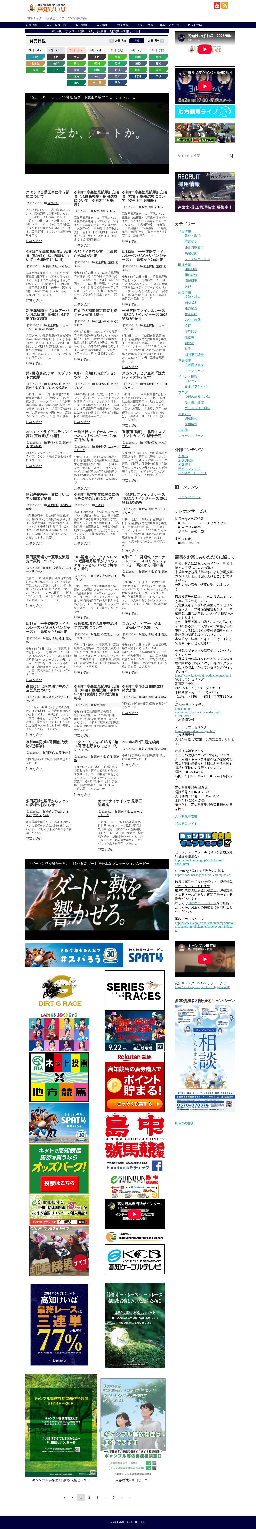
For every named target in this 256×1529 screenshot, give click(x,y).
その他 (99, 505)
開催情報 (102, 25)
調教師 (189, 343)
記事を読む (34, 241)
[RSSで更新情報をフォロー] (224, 5)
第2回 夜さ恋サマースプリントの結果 (49, 375)
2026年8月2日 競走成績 (140, 742)
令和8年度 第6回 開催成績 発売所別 (143, 688)
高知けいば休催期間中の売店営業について (47, 688)
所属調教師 (186, 460)
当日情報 (81, 25)
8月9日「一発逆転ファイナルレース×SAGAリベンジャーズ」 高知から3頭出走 (144, 561)
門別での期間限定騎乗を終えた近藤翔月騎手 (95, 313)
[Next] (122, 1497)
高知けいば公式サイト (132, 1522)
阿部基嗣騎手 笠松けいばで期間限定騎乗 (47, 496)
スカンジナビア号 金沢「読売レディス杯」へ (142, 626)
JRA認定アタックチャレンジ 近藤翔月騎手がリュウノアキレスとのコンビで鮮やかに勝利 (96, 563)
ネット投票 (195, 25)
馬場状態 (191, 253)
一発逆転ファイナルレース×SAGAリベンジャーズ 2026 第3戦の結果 (144, 315)
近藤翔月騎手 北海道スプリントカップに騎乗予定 (143, 434)
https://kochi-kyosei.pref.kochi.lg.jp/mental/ (202, 987)
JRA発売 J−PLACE (192, 473)
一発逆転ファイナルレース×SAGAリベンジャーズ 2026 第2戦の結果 (96, 436)
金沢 (76, 69)
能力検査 (191, 308)
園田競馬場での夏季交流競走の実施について (47, 559)
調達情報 (191, 418)
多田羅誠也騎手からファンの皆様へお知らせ (47, 803)
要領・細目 (54, 442)
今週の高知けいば (106, 321)
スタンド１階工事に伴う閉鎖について (47, 194)
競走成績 (160, 748)
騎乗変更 (191, 241)
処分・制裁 (193, 320)
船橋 (97, 69)
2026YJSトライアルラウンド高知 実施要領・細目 (49, 434)
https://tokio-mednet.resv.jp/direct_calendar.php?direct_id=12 (197, 712)
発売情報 (184, 360)
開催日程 (191, 269)
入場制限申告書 (186, 816)
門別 (117, 82)
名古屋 (35, 63)
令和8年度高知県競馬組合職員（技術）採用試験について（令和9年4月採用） (144, 196)
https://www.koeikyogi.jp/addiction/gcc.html (203, 675)
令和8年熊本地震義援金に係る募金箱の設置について (96, 496)
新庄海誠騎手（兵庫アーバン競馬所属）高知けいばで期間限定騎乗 (47, 315)
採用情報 (99, 211)
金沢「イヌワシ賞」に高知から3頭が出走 (95, 254)
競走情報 (122, 25)
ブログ (78, 325)
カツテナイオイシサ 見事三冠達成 (120, 803)
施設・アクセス (170, 25)
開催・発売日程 (56, 25)
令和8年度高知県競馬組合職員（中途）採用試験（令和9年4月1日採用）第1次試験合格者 (96, 692)
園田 (35, 69)
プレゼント (193, 380)
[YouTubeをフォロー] (217, 5)
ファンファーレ (189, 497)
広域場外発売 (194, 365)
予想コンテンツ (189, 469)
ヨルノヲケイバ (196, 386)
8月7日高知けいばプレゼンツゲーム (95, 375)
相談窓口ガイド (186, 823)
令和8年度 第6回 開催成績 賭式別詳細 (47, 744)
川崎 (35, 57)
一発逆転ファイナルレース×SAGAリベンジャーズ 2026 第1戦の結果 (144, 498)
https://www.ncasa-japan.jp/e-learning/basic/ (203, 875)
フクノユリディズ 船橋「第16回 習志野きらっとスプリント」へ (96, 746)
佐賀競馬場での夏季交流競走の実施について (95, 626)
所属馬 (183, 456)
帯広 (56, 57)
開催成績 (160, 697)
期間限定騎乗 (47, 329)
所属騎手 (184, 464)
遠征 (111, 262)
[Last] (130, 1497)
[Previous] (73, 1497)
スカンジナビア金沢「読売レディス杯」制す (143, 375)
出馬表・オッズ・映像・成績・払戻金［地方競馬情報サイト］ (97, 31)
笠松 (117, 76)
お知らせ (53, 203)
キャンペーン (194, 370)
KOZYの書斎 (184, 1123)
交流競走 (61, 387)
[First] (64, 1497)
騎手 (46, 815)
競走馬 (189, 337)
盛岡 (76, 63)
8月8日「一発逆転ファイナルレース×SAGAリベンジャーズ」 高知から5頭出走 (48, 628)
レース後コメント (197, 259)
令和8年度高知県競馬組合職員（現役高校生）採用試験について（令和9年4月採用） (96, 198)
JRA (56, 69)
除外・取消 (193, 235)
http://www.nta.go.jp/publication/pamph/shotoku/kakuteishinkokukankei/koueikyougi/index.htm (204, 926)
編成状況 (191, 302)
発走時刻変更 (194, 247)
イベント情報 (145, 25)
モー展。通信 (194, 402)
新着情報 (31, 25)
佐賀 (56, 63)
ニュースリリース (191, 435)
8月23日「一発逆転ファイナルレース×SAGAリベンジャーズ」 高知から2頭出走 (144, 256)
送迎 (188, 286)
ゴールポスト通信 (197, 408)
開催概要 (191, 280)
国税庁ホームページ (202, 903)
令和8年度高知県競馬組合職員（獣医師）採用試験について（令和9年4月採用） (48, 256)
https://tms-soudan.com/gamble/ (195, 731)
